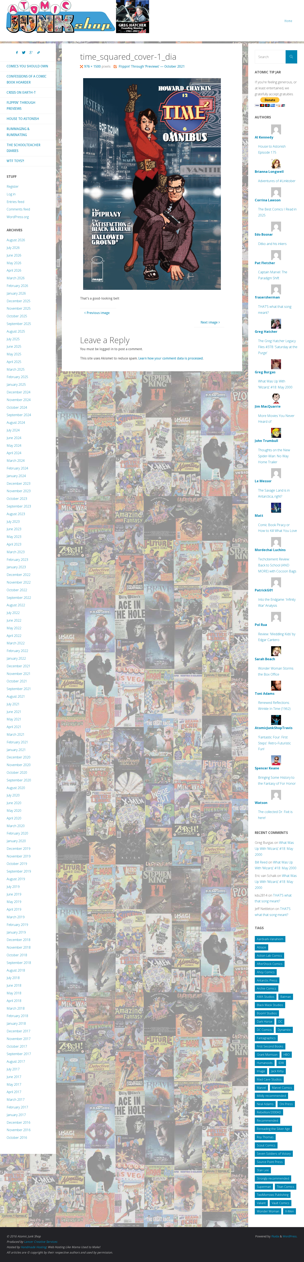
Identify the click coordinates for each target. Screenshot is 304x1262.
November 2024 (19, 400)
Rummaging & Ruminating (18, 132)
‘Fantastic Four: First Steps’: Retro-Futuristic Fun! (274, 743)
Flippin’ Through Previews (21, 106)
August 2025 (16, 331)
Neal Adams (265, 1104)
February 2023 (17, 559)
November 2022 (19, 582)
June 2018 (14, 985)
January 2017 (16, 1115)
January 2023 (16, 567)
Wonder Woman (268, 1211)
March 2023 (16, 552)
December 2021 (18, 666)
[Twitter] (24, 52)
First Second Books (270, 1046)
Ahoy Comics (266, 972)
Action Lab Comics (269, 956)
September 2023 (19, 506)
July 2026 (13, 247)
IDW (281, 1063)
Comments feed (18, 209)
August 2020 (16, 788)
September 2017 (19, 1054)
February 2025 (17, 377)
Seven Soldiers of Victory (274, 1154)
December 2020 (18, 757)
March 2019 (16, 917)
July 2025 (13, 339)
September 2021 (19, 689)
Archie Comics (266, 988)
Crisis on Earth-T (21, 92)
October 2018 (17, 955)
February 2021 (17, 742)
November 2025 (19, 308)
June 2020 (14, 803)
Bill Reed (261, 862)
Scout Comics (266, 1145)
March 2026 (16, 278)
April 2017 (14, 1092)
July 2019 (13, 886)
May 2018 (14, 993)
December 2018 (18, 939)
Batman (285, 997)
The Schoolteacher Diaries (23, 148)
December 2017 (18, 1031)
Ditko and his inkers (272, 243)
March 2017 (16, 1099)
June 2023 (14, 529)
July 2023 (13, 521)
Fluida (274, 1236)
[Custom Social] (38, 52)
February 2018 (17, 1016)
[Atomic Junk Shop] (77, 16)
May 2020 (14, 810)
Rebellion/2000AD (269, 1112)
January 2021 (16, 749)
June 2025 (14, 346)
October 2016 (17, 1137)
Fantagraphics (266, 1038)
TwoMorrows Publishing (272, 1195)
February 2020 (17, 833)
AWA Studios (265, 997)
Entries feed (15, 201)
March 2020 (16, 826)
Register (13, 186)
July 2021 (13, 704)
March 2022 (16, 643)
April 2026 (14, 270)
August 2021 (16, 696)
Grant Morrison (267, 1055)
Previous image (98, 313)
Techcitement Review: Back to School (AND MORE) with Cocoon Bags (277, 565)
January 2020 (16, 841)
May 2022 (14, 628)
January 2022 (16, 658)
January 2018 (16, 1023)
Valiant (261, 1203)
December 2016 (18, 1122)
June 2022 (14, 620)
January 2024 (16, 476)
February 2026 (17, 285)
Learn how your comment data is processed (170, 358)
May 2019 (14, 901)
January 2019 (16, 932)
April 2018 (14, 1000)
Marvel (261, 1088)
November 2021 (19, 673)
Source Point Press (270, 1162)
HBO (287, 1055)
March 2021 (16, 734)
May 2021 (14, 719)
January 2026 (16, 293)
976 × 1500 (93, 66)
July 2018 (13, 977)
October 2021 (17, 681)
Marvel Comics (282, 1088)
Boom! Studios (267, 1013)
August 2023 (16, 514)
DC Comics (264, 1030)
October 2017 (17, 1046)
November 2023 (19, 491)
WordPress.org (18, 217)
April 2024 (14, 453)
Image (261, 1071)
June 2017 (14, 1077)
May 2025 (14, 354)
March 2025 (16, 369)
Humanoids (265, 1063)
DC (280, 1021)
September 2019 (19, 871)
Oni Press (286, 1104)
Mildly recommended (271, 1096)
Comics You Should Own (27, 66)
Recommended (267, 1120)
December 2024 (18, 392)
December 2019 (18, 848)
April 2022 (14, 635)
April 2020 (14, 818)
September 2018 (19, 962)
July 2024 (13, 430)
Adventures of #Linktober (277, 181)
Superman (264, 1187)
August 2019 (16, 879)
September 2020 (19, 780)
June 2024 (14, 438)
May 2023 (14, 536)
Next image (209, 322)
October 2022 (17, 590)
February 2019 (17, 924)
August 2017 (16, 1061)
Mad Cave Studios (269, 1079)
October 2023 (17, 498)
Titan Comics (285, 1187)
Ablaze (261, 947)
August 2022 (16, 605)
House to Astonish (23, 119)
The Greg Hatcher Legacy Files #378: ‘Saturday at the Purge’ (277, 347)
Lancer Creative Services (40, 1241)
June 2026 (14, 255)
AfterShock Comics (269, 964)
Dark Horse (264, 1021)
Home (288, 20)
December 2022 (18, 574)
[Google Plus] (31, 52)
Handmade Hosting (33, 1247)
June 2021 (14, 711)
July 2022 (13, 612)
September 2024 (19, 415)
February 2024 (17, 468)
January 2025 (16, 384)
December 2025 (18, 301)
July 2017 (13, 1069)
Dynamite (284, 1030)
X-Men (289, 1211)
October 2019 (17, 863)
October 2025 (17, 316)
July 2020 (13, 795)
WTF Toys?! (15, 161)
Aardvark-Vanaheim (270, 939)
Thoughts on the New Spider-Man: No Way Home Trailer (274, 456)
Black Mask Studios (270, 1005)
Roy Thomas (265, 1137)
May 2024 (14, 445)
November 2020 (19, 765)
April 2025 (14, 361)
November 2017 (19, 1038)
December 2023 (18, 483)
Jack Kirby (277, 1071)
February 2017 (17, 1107)
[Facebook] (17, 52)
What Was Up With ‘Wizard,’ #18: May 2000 (274, 848)
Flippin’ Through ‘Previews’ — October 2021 (152, 66)
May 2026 (14, 263)
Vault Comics (280, 1203)
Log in (11, 194)
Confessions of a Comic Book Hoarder (27, 79)
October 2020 (17, 772)
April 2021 (14, 727)
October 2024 (17, 407)
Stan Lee (263, 1170)
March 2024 (16, 460)
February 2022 (17, 650)
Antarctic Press (267, 980)
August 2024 (16, 422)
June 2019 (14, 894)
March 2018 (16, 1008)
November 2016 (19, 1130)
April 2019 (14, 909)
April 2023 (14, 544)
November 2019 (19, 856)
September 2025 (19, 323)
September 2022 (19, 597)
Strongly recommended (273, 1178)
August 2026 (16, 240)
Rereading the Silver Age (273, 1129)
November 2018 (19, 947)
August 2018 (16, 970)
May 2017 (14, 1084)
